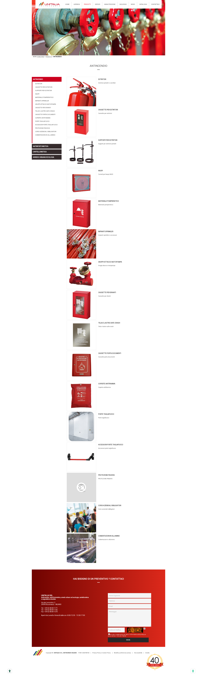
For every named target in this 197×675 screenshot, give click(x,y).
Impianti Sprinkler (105, 231)
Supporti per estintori (107, 140)
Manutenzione (109, 4)
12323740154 (85, 653)
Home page (40, 56)
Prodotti (87, 4)
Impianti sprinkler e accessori (107, 235)
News (133, 4)
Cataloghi (143, 4)
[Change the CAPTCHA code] (145, 629)
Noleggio (123, 4)
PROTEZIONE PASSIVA (106, 475)
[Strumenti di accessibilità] (10, 671)
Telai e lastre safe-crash (109, 323)
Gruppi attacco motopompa (110, 262)
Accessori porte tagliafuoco (110, 445)
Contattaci (155, 4)
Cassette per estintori (108, 110)
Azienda (77, 4)
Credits (147, 653)
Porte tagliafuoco (106, 414)
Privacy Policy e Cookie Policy (101, 653)
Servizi (97, 4)
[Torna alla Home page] (49, 4)
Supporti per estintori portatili (107, 144)
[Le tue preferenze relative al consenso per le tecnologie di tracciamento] (193, 671)
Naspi (100, 171)
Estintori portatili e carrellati (107, 83)
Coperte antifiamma (106, 384)
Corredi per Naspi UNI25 (105, 174)
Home (67, 4)
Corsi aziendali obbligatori (109, 505)
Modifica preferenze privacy (122, 653)
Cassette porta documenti (109, 353)
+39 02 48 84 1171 (51, 608)
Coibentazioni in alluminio (109, 536)
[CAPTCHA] (135, 630)
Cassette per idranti (107, 292)
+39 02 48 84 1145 (51, 610)
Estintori (102, 79)
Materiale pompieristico (108, 201)
